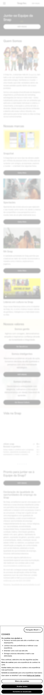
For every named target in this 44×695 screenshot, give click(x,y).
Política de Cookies (33, 675)
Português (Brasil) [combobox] (32, 630)
